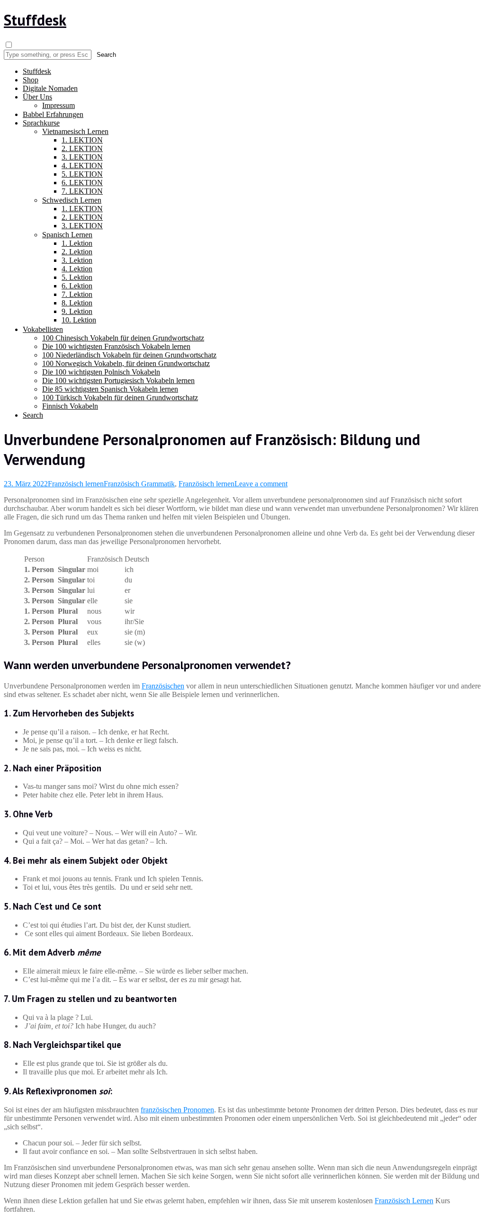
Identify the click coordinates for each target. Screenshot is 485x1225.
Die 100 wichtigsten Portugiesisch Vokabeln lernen (118, 380)
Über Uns (37, 97)
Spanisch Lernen (67, 235)
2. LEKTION (82, 148)
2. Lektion (77, 252)
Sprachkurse (41, 123)
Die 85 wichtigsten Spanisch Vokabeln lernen (110, 389)
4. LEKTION (82, 165)
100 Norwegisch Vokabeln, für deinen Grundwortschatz (126, 363)
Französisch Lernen (404, 1201)
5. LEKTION (82, 174)
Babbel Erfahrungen (53, 114)
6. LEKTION (82, 183)
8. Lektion (77, 303)
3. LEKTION (82, 157)
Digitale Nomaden (50, 88)
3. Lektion (77, 260)
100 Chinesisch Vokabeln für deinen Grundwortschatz (123, 338)
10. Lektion (79, 320)
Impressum (58, 105)
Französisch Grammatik (139, 484)
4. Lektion (77, 269)
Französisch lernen (76, 484)
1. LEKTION (82, 140)
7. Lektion (77, 294)
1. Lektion (77, 243)
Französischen (163, 686)
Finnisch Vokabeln (70, 406)
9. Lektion (77, 311)
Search (33, 415)
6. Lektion (77, 286)
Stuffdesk (35, 20)
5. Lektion (77, 277)
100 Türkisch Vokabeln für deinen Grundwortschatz (120, 397)
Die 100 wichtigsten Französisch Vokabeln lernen (116, 346)
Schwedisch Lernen (71, 200)
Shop (30, 80)
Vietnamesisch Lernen (75, 131)
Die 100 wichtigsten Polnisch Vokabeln (101, 372)
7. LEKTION (82, 191)
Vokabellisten (43, 329)
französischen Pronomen (177, 1110)
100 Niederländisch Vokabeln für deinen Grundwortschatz (129, 355)
